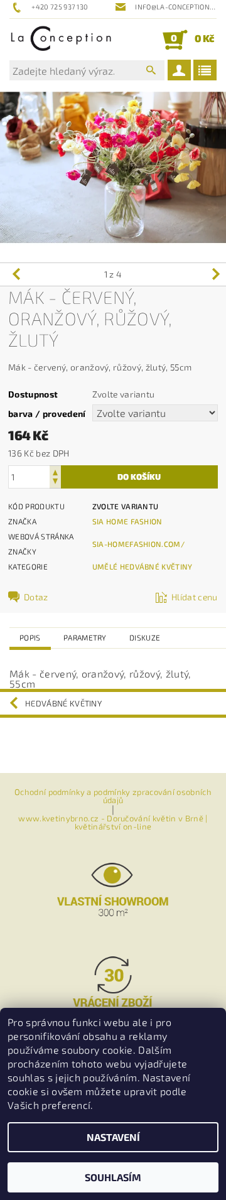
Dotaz (36, 597)
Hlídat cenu (194, 597)
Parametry (85, 637)
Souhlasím (113, 1177)
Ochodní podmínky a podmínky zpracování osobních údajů (113, 796)
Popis (30, 637)
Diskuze (144, 637)
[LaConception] (61, 39)
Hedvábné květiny (63, 703)
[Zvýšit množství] (55, 471)
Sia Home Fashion (127, 521)
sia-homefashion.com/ (138, 543)
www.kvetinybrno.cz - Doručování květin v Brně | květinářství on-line (112, 822)
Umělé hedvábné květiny (142, 566)
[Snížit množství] (55, 483)
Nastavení (113, 1137)
